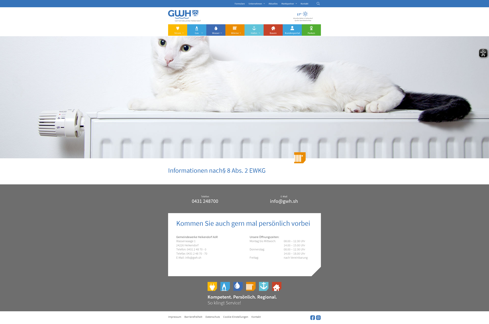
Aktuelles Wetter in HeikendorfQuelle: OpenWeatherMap (303, 19)
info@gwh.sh (284, 201)
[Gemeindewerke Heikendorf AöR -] (184, 20)
